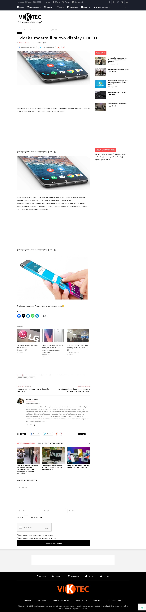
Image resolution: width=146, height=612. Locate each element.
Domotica (20, 462)
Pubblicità (97, 600)
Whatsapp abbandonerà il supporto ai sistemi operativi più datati (74, 390)
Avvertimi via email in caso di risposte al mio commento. (36, 535)
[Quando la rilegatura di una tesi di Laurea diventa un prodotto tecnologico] (100, 61)
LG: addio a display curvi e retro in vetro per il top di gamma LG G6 (77, 347)
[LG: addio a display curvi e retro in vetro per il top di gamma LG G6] (78, 335)
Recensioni (100, 53)
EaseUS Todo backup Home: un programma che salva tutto (118, 82)
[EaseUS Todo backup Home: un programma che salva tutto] (100, 84)
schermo (81, 374)
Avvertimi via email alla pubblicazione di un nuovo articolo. (37, 538)
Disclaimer (42, 600)
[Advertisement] (87, 18)
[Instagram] (118, 2)
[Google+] (114, 2)
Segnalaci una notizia (61, 600)
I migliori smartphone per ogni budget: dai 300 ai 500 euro (78, 466)
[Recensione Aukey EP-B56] (100, 95)
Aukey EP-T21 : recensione (117, 103)
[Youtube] (127, 2)
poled (65, 374)
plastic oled (56, 374)
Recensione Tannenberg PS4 (118, 69)
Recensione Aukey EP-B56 (117, 92)
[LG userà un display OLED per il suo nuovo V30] (28, 335)
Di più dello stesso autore (50, 443)
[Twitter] (122, 2)
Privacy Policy (81, 600)
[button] (126, 7)
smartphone (22, 377)
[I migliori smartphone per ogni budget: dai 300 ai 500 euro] (78, 455)
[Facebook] (109, 2)
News (25, 30)
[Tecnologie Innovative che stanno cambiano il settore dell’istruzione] (53, 455)
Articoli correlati (26, 443)
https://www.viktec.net (33, 403)
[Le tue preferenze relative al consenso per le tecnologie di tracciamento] (142, 608)
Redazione (27, 600)
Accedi (48, 2)
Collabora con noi (115, 600)
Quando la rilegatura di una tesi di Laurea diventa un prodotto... (117, 60)
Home (19, 30)
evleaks (27, 374)
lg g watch (36, 374)
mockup (46, 374)
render (72, 374)
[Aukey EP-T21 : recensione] (100, 107)
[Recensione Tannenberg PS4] (100, 72)
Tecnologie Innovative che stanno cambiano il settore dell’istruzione (52, 467)
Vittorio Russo (24, 43)
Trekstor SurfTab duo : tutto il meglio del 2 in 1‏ (33, 390)
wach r (32, 377)
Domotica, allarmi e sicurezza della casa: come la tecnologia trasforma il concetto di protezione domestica (28, 469)
